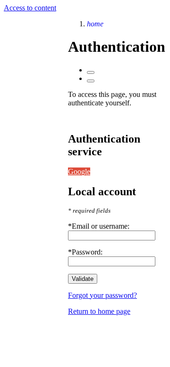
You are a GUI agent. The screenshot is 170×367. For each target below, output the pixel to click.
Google (79, 172)
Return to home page (99, 311)
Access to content (30, 8)
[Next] (90, 81)
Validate (83, 278)
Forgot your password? (102, 295)
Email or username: (100, 226)
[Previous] (90, 72)
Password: (87, 252)
